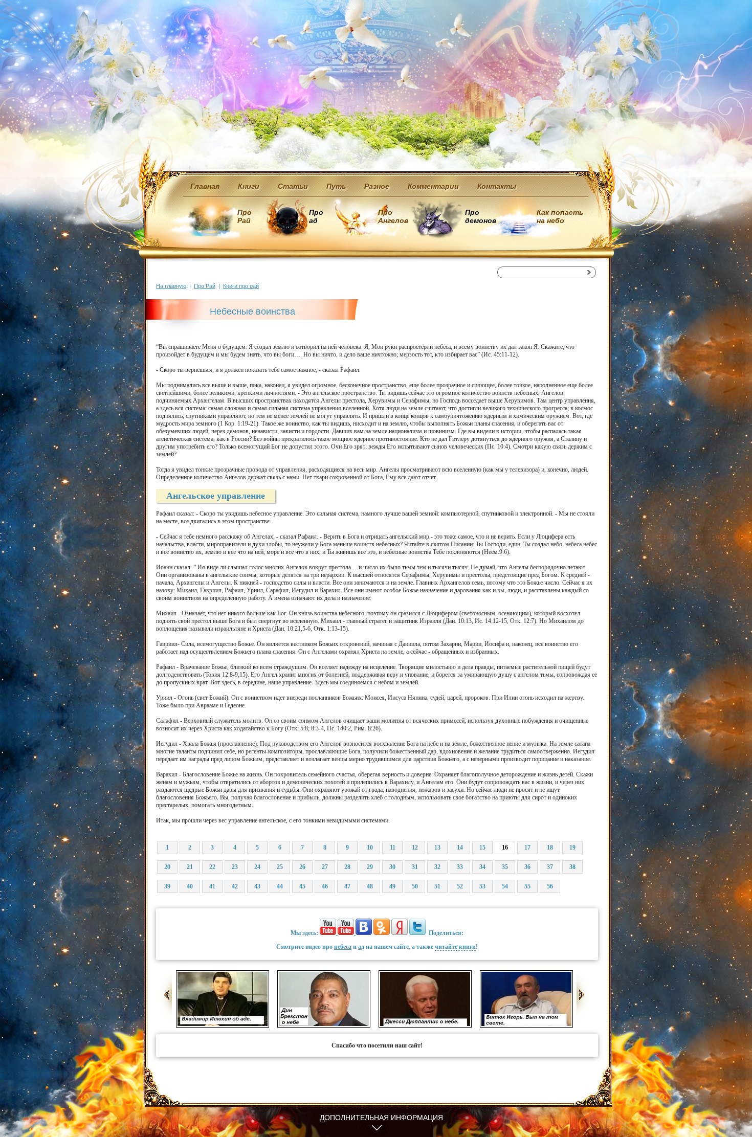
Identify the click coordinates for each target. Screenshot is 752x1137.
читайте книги (455, 946)
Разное (376, 186)
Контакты (496, 186)
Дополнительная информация (381, 1117)
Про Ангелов (393, 216)
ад (361, 946)
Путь (336, 186)
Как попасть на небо (560, 216)
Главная (204, 186)
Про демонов (480, 216)
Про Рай (244, 216)
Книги (248, 186)
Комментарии (433, 186)
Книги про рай (241, 286)
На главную (171, 286)
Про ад (315, 216)
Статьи (293, 186)
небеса (342, 946)
